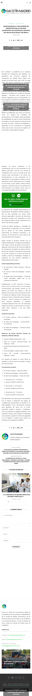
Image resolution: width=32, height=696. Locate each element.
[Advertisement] (16, 149)
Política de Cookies (24, 685)
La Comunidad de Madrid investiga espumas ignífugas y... (16, 496)
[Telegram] (12, 677)
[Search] (27, 2)
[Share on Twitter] (11, 40)
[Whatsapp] (23, 677)
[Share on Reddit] (13, 40)
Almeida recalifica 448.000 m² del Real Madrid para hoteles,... (16, 661)
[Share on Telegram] (18, 40)
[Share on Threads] (20, 40)
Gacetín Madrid (16, 434)
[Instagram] (19, 677)
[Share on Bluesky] (22, 40)
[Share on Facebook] (9, 40)
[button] (3, 487)
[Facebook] (16, 677)
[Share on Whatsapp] (16, 40)
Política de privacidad (12, 685)
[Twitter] (9, 677)
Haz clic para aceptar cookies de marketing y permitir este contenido (16, 46)
